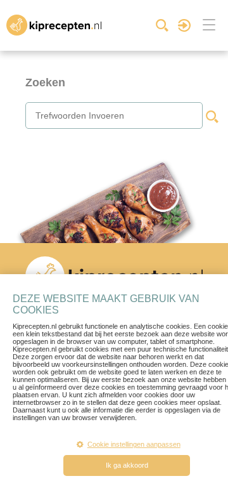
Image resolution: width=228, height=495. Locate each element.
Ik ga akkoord (127, 465)
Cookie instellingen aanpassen (133, 444)
